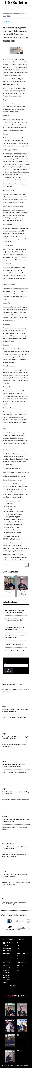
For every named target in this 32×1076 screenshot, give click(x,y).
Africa (19, 958)
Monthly (20, 965)
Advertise (6, 980)
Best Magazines (10, 572)
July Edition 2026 (10, 1025)
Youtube (7, 953)
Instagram (8, 948)
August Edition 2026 (10, 1009)
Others (4, 871)
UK (18, 945)
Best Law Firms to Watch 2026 (14, 644)
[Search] (27, 565)
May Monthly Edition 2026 (22, 1040)
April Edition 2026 (23, 1056)
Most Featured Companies (13, 915)
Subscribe (8, 671)
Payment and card (8, 844)
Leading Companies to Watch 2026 (22, 593)
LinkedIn (8, 943)
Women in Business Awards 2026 (15, 651)
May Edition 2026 (10, 1056)
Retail (4, 706)
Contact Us (7, 968)
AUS (18, 948)
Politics (4, 899)
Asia (18, 943)
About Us (6, 965)
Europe (19, 956)
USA (18, 950)
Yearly (19, 968)
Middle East (21, 953)
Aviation (5, 816)
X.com (7, 945)
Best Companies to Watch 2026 (22, 1025)
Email (5, 663)
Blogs (4, 734)
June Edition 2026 (10, 1040)
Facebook (8, 950)
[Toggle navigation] (4, 7)
